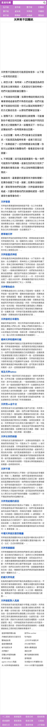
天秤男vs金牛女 (9, 404)
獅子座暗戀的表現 (32, 655)
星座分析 (29, 717)
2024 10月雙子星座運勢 (34, 665)
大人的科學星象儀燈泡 (10, 665)
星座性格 (29, 725)
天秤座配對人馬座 (10, 600)
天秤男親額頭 (8, 548)
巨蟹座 (41, 7)
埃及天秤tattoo (8, 372)
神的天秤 (28, 651)
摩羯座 (17, 15)
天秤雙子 (5, 651)
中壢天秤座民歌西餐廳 (12, 533)
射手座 (6, 15)
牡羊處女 (28, 637)
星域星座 (28, 658)
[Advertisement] (23, 45)
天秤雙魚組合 (8, 287)
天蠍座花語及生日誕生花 (11, 637)
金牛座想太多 (7, 647)
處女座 (17, 11)
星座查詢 (17, 721)
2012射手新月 (30, 644)
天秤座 (29, 11)
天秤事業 (5, 202)
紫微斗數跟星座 (31, 647)
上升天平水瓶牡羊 (32, 640)
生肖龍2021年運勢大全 (34, 662)
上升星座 (41, 725)
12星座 (41, 721)
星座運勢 (6, 721)
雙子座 (29, 7)
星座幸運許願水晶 (9, 633)
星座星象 (41, 717)
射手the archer (30, 633)
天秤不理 (5, 469)
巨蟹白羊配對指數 (9, 655)
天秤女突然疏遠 (9, 436)
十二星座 (6, 717)
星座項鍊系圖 (7, 644)
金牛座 (17, 7)
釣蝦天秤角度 (8, 577)
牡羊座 (6, 7)
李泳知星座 (6, 658)
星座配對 (17, 717)
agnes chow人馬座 (9, 662)
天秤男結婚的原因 (10, 501)
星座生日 (6, 725)
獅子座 (6, 11)
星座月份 (17, 725)
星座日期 (29, 721)
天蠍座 (41, 11)
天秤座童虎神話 (9, 254)
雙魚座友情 (6, 640)
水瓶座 (29, 15)
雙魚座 (41, 15)
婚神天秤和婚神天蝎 (11, 339)
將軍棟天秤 (6, 234)
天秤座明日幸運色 (10, 319)
